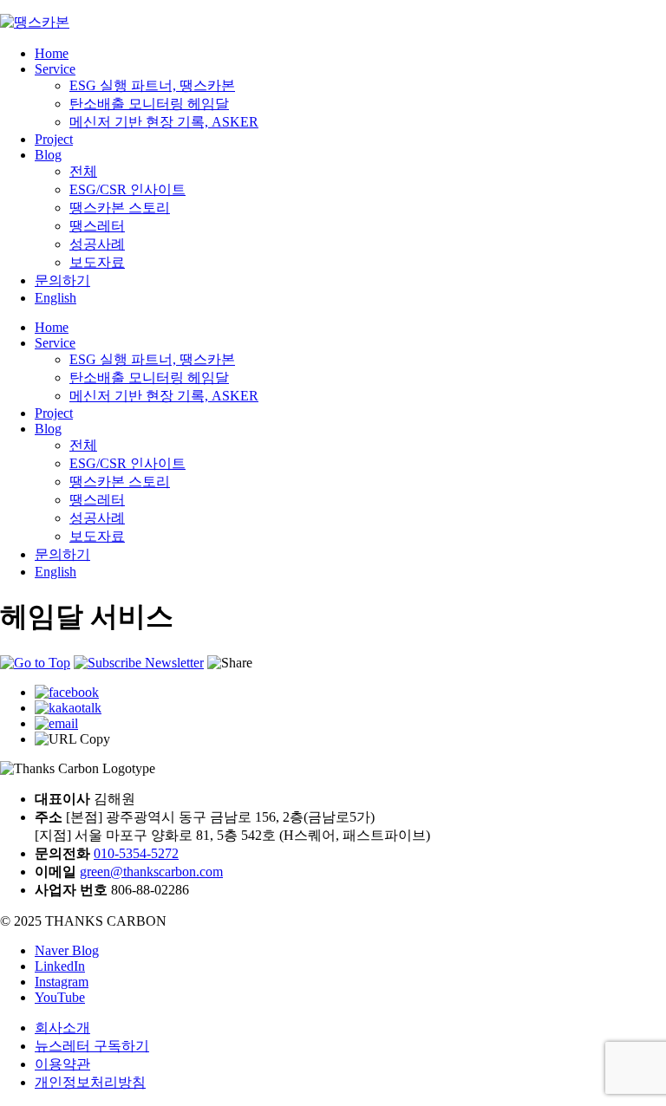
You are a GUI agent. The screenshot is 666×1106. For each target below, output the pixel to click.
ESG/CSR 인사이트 (127, 189)
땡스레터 (97, 225)
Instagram (61, 981)
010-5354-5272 (136, 853)
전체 (83, 171)
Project (54, 139)
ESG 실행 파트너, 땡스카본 (152, 85)
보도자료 (97, 262)
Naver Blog (67, 950)
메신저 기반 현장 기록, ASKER (163, 121)
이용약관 (62, 1064)
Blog (48, 154)
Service (55, 69)
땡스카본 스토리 (119, 207)
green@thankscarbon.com (151, 871)
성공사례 (97, 244)
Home (52, 53)
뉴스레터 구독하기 (92, 1045)
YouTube (60, 997)
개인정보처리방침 (90, 1082)
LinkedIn (60, 966)
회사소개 (62, 1027)
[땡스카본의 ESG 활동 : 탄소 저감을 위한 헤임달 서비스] (67, 692)
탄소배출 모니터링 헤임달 (149, 103)
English (55, 297)
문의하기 (62, 280)
